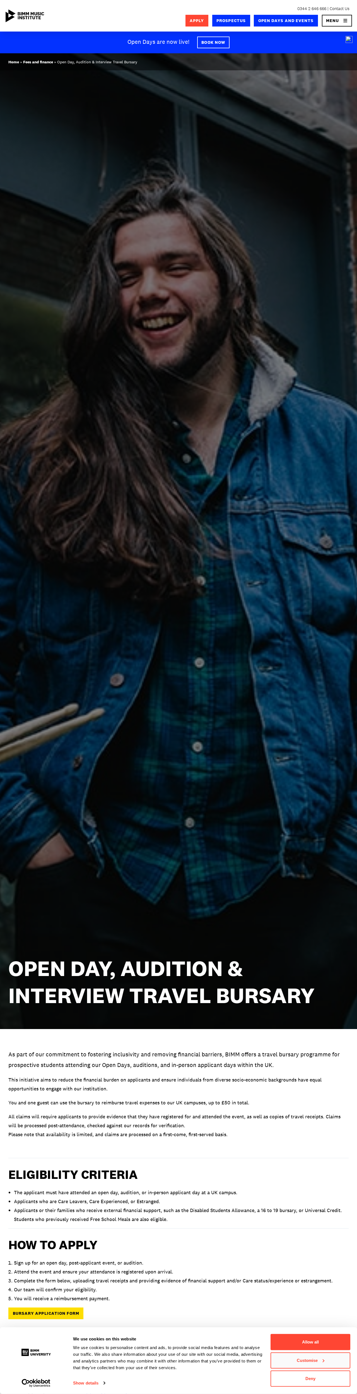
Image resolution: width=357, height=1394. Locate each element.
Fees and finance (38, 61)
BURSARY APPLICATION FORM (46, 1313)
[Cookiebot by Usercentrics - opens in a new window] (36, 1383)
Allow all (310, 1342)
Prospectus (231, 20)
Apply (197, 20)
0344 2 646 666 (311, 8)
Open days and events (286, 20)
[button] (337, 21)
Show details (85, 1383)
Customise (307, 1360)
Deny (310, 1378)
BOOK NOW (213, 42)
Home (13, 61)
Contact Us (339, 8)
